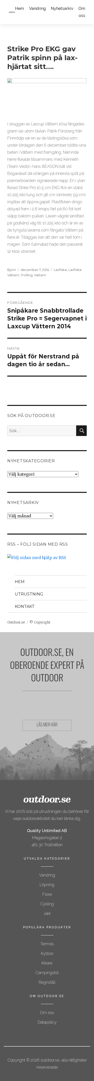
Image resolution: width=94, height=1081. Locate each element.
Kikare (47, 963)
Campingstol (47, 972)
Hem (19, 8)
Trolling (27, 275)
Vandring (37, 8)
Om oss (47, 1012)
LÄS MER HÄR (47, 725)
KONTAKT (25, 606)
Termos (47, 943)
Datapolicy (47, 1022)
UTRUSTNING (29, 594)
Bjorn (11, 270)
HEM (20, 581)
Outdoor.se (16, 622)
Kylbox (47, 953)
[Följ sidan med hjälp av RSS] (47, 557)
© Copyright (40, 622)
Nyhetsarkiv (62, 8)
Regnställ (47, 982)
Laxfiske (60, 270)
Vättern (40, 275)
